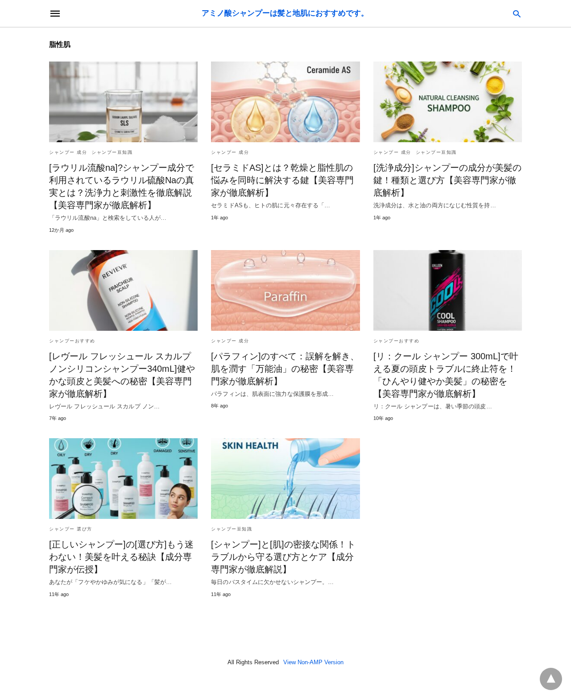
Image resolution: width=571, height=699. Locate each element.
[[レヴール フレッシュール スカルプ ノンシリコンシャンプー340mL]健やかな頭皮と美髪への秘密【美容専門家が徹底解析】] (123, 290)
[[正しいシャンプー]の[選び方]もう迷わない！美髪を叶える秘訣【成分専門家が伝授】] (123, 478)
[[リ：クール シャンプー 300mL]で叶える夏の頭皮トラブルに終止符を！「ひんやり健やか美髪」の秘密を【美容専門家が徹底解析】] (447, 290)
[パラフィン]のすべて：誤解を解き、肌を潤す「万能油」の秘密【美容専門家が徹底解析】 (285, 368)
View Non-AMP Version (313, 662)
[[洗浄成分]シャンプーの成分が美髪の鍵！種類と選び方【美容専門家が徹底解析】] (447, 102)
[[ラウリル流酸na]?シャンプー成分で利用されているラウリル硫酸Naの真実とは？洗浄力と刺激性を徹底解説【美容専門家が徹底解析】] (123, 102)
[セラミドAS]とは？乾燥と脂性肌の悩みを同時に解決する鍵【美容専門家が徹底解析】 (282, 180)
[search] (517, 13)
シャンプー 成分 (68, 152)
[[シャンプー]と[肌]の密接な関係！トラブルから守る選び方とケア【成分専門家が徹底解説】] (285, 478)
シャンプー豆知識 (111, 152)
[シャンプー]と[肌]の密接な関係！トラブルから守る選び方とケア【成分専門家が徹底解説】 (283, 556)
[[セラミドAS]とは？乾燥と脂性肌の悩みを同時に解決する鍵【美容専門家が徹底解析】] (285, 102)
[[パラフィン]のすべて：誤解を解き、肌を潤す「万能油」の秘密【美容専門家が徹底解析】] (285, 290)
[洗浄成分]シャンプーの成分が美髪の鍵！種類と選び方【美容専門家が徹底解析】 (447, 180)
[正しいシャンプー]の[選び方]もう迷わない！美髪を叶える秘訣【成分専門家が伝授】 (121, 556)
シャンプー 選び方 (70, 528)
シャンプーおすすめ (72, 340)
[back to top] (551, 679)
